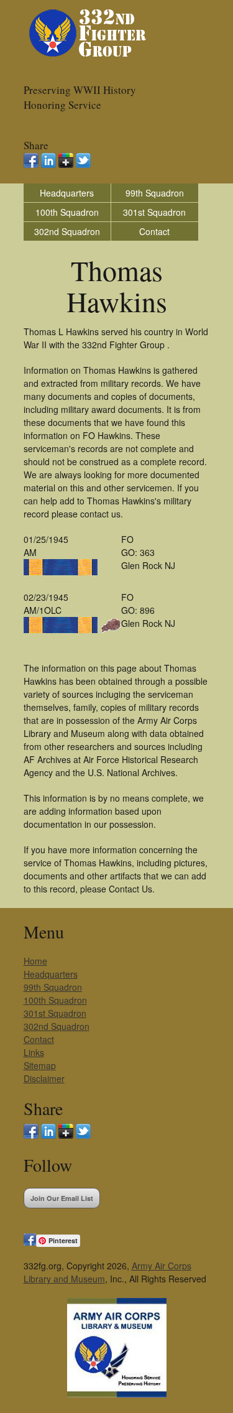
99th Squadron (155, 193)
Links (34, 1052)
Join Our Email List (61, 1198)
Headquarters (67, 193)
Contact (154, 231)
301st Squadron (154, 212)
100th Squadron (67, 212)
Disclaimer (44, 1078)
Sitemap (40, 1065)
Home (35, 961)
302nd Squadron (67, 231)
